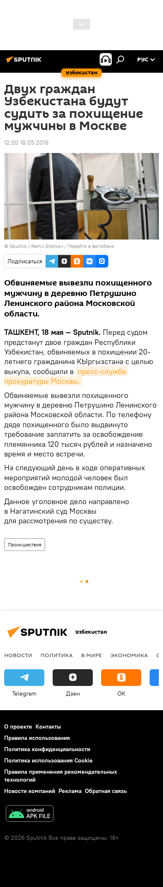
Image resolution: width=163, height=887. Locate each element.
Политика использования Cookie (48, 760)
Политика (57, 655)
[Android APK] (29, 814)
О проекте (18, 726)
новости (18, 655)
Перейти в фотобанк (91, 246)
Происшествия (24, 544)
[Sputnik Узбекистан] (25, 62)
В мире (91, 655)
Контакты (48, 726)
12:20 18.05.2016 (26, 142)
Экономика (129, 655)
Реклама (70, 791)
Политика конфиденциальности (47, 749)
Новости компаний (29, 791)
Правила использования (37, 738)
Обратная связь (106, 791)
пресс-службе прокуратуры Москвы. (66, 376)
